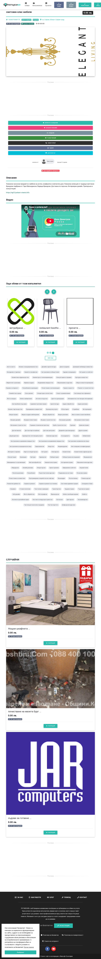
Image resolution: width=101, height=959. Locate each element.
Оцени (51, 148)
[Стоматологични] (25, 492)
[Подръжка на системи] (66, 476)
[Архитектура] (55, 407)
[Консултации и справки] (64, 380)
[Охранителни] (84, 470)
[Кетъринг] (45, 454)
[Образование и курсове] (65, 385)
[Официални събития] (69, 470)
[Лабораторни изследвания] (71, 460)
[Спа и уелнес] (30, 396)
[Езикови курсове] (52, 438)
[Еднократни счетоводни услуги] (33, 438)
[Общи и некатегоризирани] (85, 385)
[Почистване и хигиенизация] (51, 391)
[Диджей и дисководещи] (67, 433)
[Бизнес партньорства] (16, 412)
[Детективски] (17, 433)
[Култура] (33, 460)
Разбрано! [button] (20, 952)
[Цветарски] (70, 502)
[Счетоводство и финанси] (83, 396)
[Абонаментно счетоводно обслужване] (81, 401)
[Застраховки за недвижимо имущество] (52, 444)
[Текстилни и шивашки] (42, 492)
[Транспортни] (57, 492)
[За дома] (76, 438)
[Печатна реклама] (18, 476)
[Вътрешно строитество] (19, 428)
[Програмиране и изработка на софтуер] (42, 481)
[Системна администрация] (70, 486)
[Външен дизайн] (16, 422)
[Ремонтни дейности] (14, 486)
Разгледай (22, 342)
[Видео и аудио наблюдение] (31, 417)
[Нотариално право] (68, 465)
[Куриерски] (43, 460)
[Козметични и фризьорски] (83, 454)
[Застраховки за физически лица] (79, 444)
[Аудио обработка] (69, 407)
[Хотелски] (60, 502)
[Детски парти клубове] (33, 433)
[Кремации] (24, 460)
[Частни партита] (54, 507)
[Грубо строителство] (60, 428)
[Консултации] (13, 460)
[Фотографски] (43, 497)
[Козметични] (67, 454)
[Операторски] (42, 470)
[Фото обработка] (30, 497)
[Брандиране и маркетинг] (35, 412)
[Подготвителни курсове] (47, 476)
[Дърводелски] (14, 438)
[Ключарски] (55, 454)
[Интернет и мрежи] (15, 454)
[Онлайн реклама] (29, 470)
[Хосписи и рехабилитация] (21, 502)
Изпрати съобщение (51, 122)
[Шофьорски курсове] (69, 507)
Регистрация (85, 5)
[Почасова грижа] (83, 476)
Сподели (51, 133)
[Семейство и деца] (16, 396)
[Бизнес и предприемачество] (29, 369)
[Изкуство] (52, 449)
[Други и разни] (83, 433)
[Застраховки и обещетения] (51, 375)
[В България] (65, 412)
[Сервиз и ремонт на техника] (49, 486)
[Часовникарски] (83, 502)
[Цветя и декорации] (58, 401)
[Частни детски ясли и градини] (35, 507)
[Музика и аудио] (30, 385)
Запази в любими (51, 127)
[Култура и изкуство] (82, 380)
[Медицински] (88, 460)
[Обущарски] (16, 470)
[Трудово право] (70, 492)
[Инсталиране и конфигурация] (81, 449)
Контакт (83, 897)
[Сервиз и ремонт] (30, 486)
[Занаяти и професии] (31, 375)
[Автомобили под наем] (20, 407)
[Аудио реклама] (83, 407)
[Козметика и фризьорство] (21, 380)
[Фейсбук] (47, 949)
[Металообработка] (36, 465)
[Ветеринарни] (88, 412)
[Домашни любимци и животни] (83, 369)
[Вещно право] (14, 417)
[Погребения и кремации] (30, 391)
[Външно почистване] (31, 422)
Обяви (27, 5)
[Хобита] (85, 497)
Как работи (36, 897)
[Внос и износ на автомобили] (82, 417)
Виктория (50, 161)
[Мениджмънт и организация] (17, 465)
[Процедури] (62, 481)
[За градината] (66, 438)
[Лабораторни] (55, 460)
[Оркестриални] (54, 470)
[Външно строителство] (49, 422)
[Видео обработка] (49, 417)
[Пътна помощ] (74, 481)
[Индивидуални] (63, 449)
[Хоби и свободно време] (71, 497)
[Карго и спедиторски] (31, 454)
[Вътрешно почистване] (82, 422)
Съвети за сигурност (51, 941)
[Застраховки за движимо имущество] (23, 444)
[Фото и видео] (12, 401)
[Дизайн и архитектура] (49, 369)
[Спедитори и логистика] (45, 396)
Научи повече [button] (29, 947)
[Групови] (73, 428)
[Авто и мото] (12, 369)
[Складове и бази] (88, 486)
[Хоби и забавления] (27, 401)
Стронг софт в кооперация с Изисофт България (56, 956)
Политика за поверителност (73, 935)
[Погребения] (32, 476)
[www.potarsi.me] (12, 4)
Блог (52, 897)
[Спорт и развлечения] (64, 396)
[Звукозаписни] (40, 449)
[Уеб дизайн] (17, 497)
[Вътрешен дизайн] (65, 422)
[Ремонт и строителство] (86, 391)
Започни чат (51, 153)
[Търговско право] (84, 492)
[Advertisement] (50, 98)
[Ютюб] (53, 949)
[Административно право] (39, 407)
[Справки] (13, 492)
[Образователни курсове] (85, 465)
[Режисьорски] (86, 481)
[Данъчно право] (85, 428)
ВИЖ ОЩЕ (50, 358)
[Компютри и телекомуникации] (43, 380)
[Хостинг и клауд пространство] (43, 502)
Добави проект (71, 5)
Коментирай (51, 143)
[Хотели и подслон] (42, 401)
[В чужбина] (76, 412)
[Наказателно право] (52, 465)
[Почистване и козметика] (18, 481)
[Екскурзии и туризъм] (14, 375)
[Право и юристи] (69, 391)
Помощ (67, 897)
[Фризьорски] (56, 497)
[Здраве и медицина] (70, 375)
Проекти (48, 5)
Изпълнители (37, 5)
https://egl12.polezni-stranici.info (17, 192)
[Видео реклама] (64, 417)
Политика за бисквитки (51, 935)
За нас (20, 897)
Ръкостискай (51, 138)
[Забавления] (87, 438)
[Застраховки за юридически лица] (21, 449)
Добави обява (59, 5)
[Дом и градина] (65, 369)
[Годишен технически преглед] (40, 428)
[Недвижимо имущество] (46, 385)
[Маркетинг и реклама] (14, 385)
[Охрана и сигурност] (13, 391)
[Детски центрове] (50, 433)
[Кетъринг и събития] (86, 375)
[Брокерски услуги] (52, 412)
